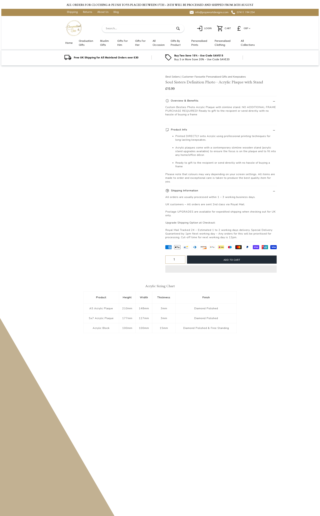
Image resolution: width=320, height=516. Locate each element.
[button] (221, 269)
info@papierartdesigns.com (211, 12)
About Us (103, 12)
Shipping (72, 12)
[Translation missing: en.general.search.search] (178, 28)
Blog (116, 12)
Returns (87, 12)
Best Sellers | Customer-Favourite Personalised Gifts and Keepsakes (205, 77)
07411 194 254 (246, 12)
